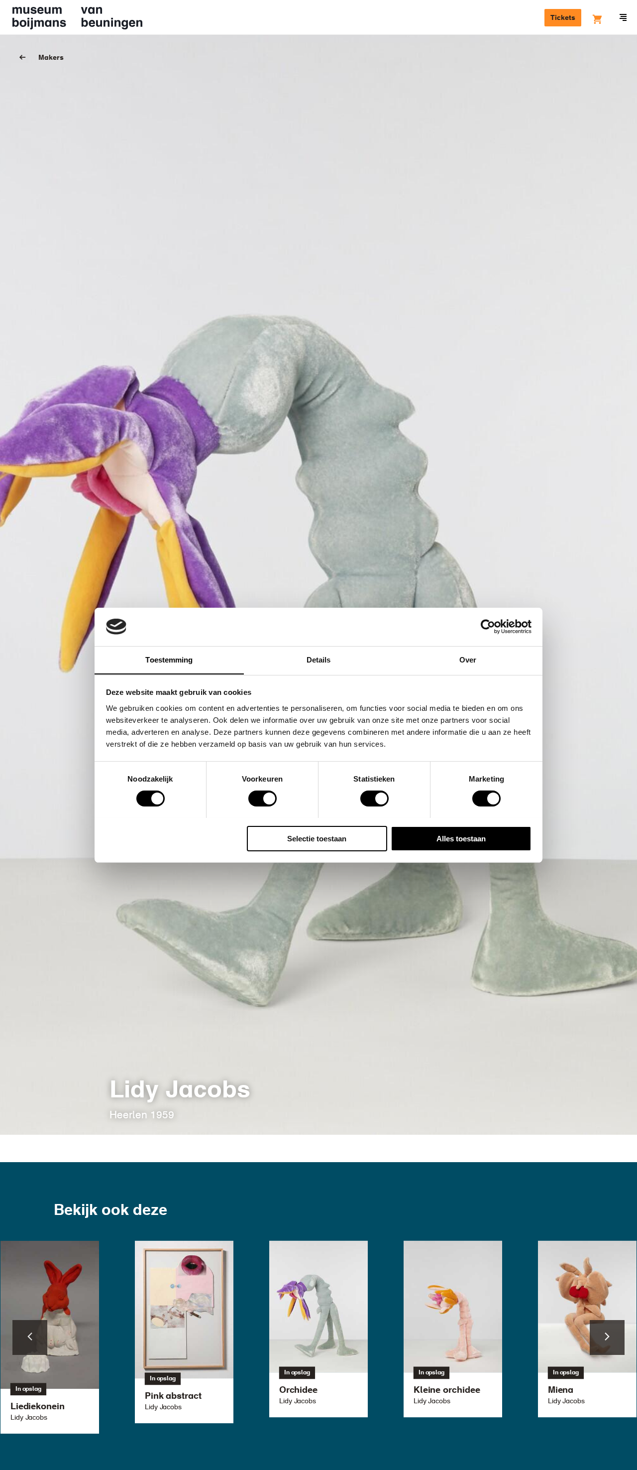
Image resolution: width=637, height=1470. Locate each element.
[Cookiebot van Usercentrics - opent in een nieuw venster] (487, 626)
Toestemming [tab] (169, 659)
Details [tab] (319, 659)
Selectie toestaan (316, 838)
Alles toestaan (461, 838)
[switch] (262, 798)
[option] (318, 1329)
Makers (51, 57)
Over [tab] (467, 659)
